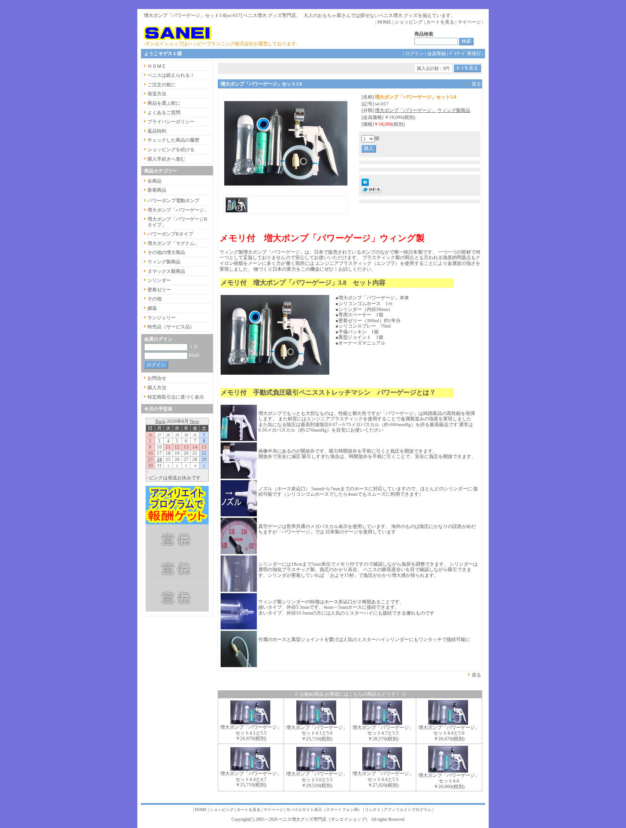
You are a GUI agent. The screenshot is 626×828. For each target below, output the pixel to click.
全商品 (154, 181)
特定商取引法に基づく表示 (175, 397)
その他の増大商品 (166, 252)
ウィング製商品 (453, 110)
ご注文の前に (161, 84)
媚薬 (152, 308)
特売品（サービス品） (171, 326)
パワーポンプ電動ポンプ (173, 200)
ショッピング (409, 22)
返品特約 (156, 131)
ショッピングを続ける (171, 149)
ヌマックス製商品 (166, 271)
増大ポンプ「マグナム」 (173, 243)
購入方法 (156, 387)
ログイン (414, 53)
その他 (154, 298)
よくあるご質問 (163, 112)
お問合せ (156, 378)
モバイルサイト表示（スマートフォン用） (324, 810)
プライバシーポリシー (171, 121)
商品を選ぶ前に (163, 103)
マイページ (469, 22)
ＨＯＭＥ (156, 66)
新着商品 (156, 190)
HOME (384, 22)
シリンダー (159, 280)
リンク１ (373, 810)
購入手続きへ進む (166, 159)
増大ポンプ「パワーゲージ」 (405, 110)
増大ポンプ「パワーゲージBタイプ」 (177, 222)
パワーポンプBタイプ (170, 234)
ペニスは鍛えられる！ (171, 75)
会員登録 (436, 53)
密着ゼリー (159, 289)
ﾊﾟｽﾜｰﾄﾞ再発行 (465, 53)
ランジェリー (161, 317)
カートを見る (440, 22)
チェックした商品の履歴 (173, 140)
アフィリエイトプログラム (407, 810)
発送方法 (156, 93)
